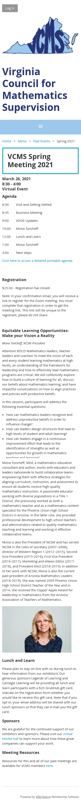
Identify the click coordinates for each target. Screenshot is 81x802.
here (49, 765)
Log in (9, 8)
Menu (22, 141)
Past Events (41, 141)
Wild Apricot (43, 797)
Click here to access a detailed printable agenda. (37, 260)
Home (6, 141)
